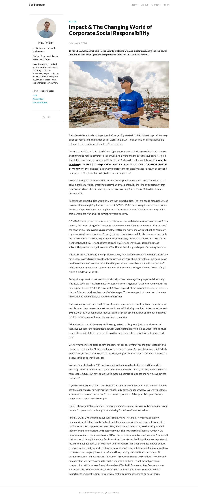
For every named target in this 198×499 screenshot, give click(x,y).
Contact (156, 4)
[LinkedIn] (49, 116)
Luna (35, 95)
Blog (166, 4)
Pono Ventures (40, 102)
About (144, 4)
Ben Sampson (37, 4)
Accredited (38, 98)
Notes (73, 21)
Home (134, 4)
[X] (43, 116)
